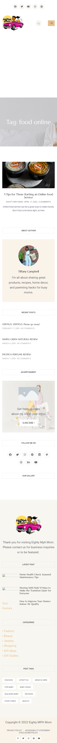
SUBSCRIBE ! (28, 422)
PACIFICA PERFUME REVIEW (16, 354)
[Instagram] (35, 6)
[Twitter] (22, 6)
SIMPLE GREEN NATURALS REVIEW (20, 339)
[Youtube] (28, 6)
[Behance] (28, 462)
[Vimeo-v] (47, 455)
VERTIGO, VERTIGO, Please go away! (21, 324)
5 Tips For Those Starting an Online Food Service (28, 196)
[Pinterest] (41, 6)
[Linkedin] (39, 455)
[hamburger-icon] (51, 23)
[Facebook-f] (18, 738)
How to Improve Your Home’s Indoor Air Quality (35, 602)
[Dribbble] (21, 462)
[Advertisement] (28, 67)
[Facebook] (15, 6)
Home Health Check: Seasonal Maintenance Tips (35, 576)
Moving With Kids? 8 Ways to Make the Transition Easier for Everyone (35, 590)
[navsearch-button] (39, 23)
